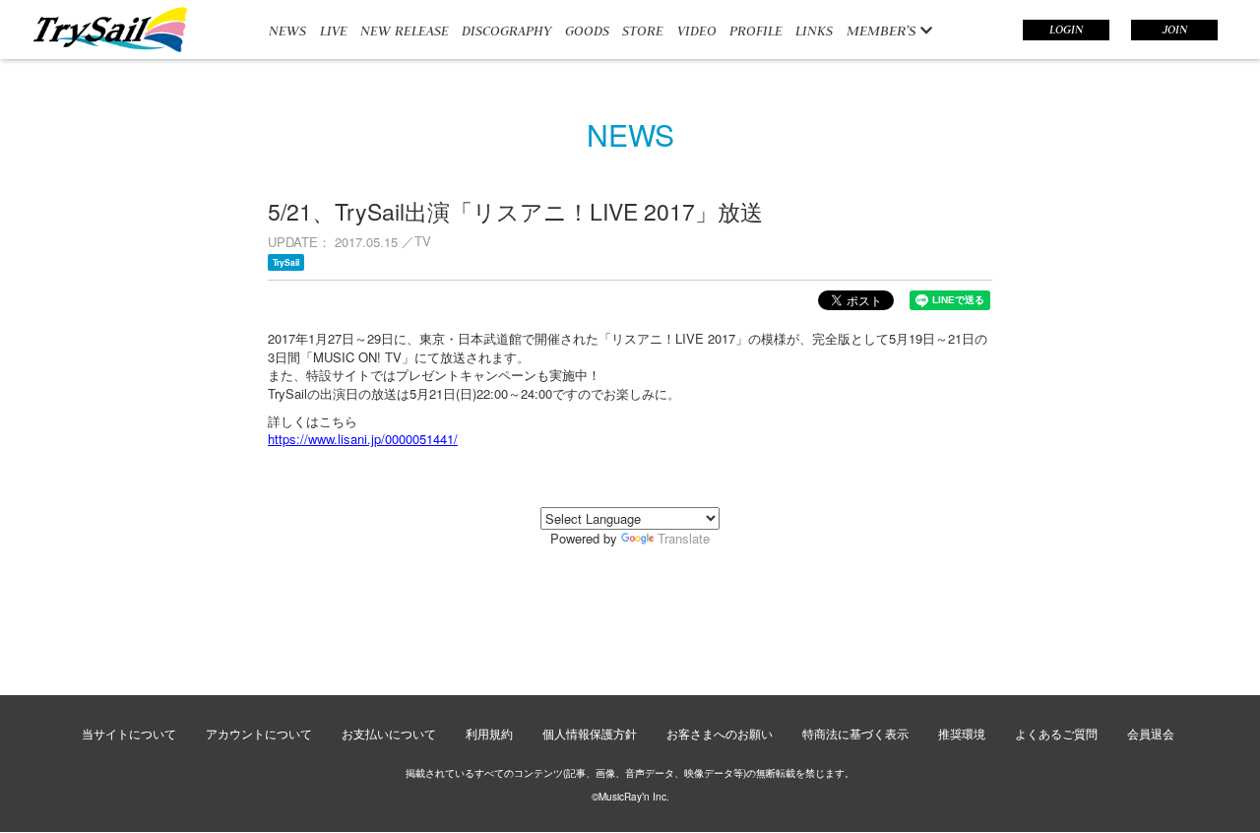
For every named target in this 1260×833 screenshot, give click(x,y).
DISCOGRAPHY (506, 30)
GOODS (587, 30)
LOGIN (1066, 29)
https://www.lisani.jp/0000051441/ (363, 438)
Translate (684, 538)
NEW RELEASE (404, 30)
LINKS (814, 30)
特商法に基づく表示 (855, 733)
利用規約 (489, 733)
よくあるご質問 (1056, 733)
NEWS (287, 30)
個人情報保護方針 (589, 733)
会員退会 (1150, 733)
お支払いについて (389, 733)
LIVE (333, 30)
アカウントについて (259, 733)
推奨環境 (961, 733)
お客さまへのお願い (719, 733)
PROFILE (756, 30)
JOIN (1175, 29)
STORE (642, 30)
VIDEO (697, 30)
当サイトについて (129, 733)
